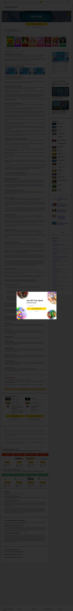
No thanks (36, 311)
